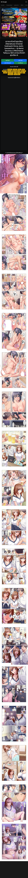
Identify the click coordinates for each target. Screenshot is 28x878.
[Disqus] (14, 97)
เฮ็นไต (22, 5)
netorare (9, 71)
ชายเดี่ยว (15, 69)
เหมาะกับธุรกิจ (10, 72)
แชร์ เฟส (20, 60)
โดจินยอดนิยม (9, 5)
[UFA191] (14, 19)
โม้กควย (19, 69)
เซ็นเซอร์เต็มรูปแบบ (16, 71)
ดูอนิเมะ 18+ (16, 5)
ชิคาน (24, 72)
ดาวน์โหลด (20, 63)
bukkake (5, 72)
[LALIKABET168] (14, 12)
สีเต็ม (23, 69)
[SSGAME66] (14, 26)
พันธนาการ (4, 71)
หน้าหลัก (2, 5)
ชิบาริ (15, 72)
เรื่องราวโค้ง (23, 71)
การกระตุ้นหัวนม (17, 74)
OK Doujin (4, 2)
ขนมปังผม (19, 72)
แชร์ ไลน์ (8, 60)
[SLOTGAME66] (14, 33)
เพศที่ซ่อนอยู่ (10, 74)
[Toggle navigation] (26, 2)
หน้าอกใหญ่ (10, 69)
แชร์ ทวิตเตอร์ (7, 63)
